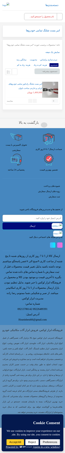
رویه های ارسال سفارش (49, 191)
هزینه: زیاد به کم (23, 65)
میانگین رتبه (21, 60)
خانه (58, 45)
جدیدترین (54, 65)
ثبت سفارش (54, 196)
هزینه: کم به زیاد (40, 65)
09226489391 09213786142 (33, 309)
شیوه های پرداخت (52, 186)
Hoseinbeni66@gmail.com (32, 319)
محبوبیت (33, 60)
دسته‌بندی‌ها (52, 5)
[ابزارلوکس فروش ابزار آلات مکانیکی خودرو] (5, 5)
